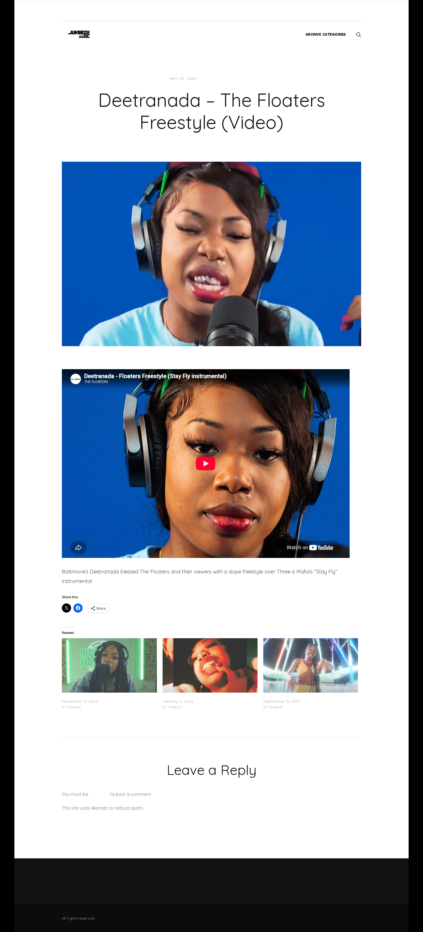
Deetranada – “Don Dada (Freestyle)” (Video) (307, 695)
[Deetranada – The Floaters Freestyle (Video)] (211, 253)
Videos (241, 79)
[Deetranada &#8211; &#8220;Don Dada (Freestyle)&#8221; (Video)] (310, 665)
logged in (99, 794)
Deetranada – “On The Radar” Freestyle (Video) (107, 695)
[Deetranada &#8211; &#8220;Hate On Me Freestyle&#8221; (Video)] (210, 665)
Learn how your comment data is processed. (192, 808)
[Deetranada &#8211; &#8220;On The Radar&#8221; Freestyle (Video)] (109, 665)
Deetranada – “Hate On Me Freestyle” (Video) (206, 695)
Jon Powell (215, 79)
